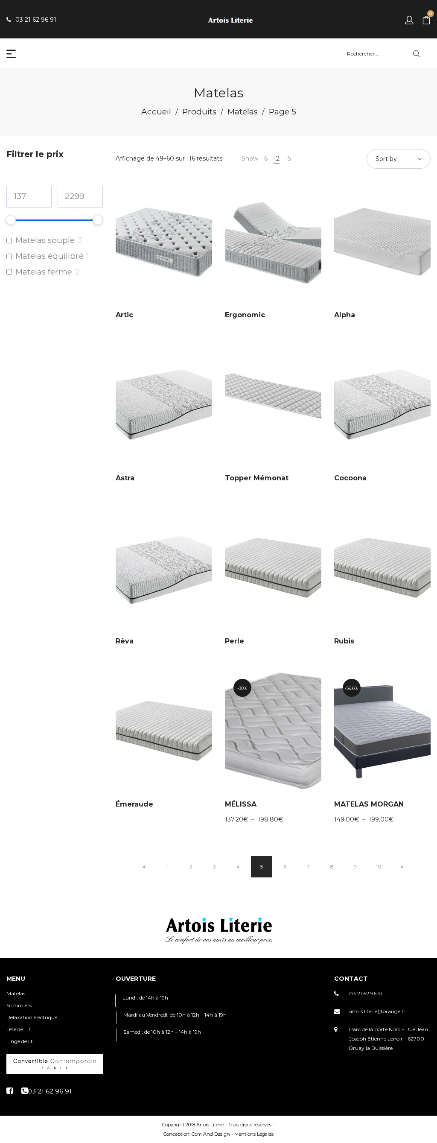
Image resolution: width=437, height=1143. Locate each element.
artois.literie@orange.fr (377, 1011)
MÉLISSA (240, 804)
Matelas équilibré (49, 256)
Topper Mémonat (256, 478)
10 (379, 866)
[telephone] (46, 1091)
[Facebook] (9, 1091)
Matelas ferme (43, 272)
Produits (199, 112)
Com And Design (211, 1134)
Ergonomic (245, 315)
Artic (124, 315)
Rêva (125, 641)
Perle (234, 641)
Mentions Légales (254, 1134)
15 (288, 158)
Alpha (344, 315)
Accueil (156, 112)
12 (277, 158)
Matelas (242, 112)
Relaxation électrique (31, 1017)
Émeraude (134, 804)
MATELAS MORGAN (369, 804)
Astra (125, 478)
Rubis (344, 641)
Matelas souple (45, 240)
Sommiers (19, 1005)
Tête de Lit (18, 1029)
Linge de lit (19, 1041)
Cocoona (350, 478)
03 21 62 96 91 (365, 993)
